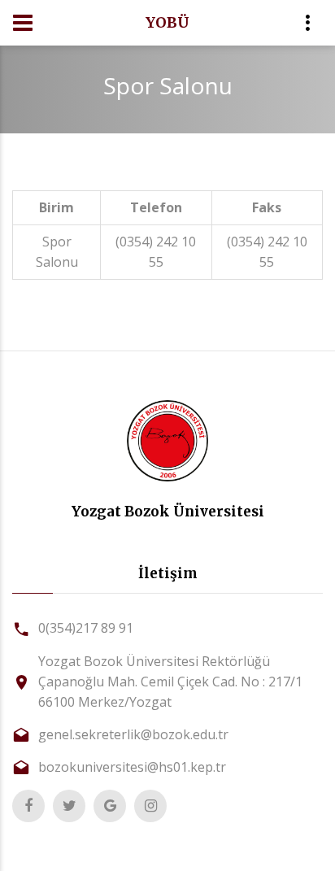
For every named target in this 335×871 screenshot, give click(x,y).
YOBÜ (167, 22)
